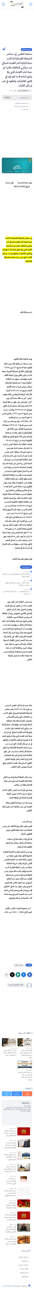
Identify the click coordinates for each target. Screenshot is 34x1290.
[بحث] (3, 4)
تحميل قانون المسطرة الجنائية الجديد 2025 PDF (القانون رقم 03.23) (10, 1193)
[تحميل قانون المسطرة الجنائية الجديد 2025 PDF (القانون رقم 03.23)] (23, 1191)
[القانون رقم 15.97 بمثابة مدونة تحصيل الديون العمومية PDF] (23, 1215)
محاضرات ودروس (23, 1265)
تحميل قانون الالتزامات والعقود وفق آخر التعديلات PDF (11, 1205)
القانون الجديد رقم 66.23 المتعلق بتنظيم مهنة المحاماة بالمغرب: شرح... (26, 1054)
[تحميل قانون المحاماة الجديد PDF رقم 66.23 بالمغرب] (23, 1155)
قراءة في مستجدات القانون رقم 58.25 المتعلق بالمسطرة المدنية (10, 1145)
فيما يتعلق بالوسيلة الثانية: (21, 106)
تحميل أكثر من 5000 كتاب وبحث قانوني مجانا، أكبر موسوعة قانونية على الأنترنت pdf (10, 1181)
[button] (23, 974)
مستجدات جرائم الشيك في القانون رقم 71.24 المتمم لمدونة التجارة (10, 1169)
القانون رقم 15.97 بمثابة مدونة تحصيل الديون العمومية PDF (10, 1217)
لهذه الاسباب (24, 109)
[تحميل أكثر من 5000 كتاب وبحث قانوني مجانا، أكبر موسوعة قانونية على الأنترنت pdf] (23, 1179)
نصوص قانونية (24, 1273)
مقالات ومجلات (24, 1269)
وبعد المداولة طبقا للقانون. (21, 103)
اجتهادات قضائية (26, 49)
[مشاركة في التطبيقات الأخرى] (6, 974)
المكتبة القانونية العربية (23, 91)
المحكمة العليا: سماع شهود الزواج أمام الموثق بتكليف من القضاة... (17, 584)
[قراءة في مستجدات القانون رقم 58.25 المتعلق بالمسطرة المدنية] (23, 1143)
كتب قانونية (25, 1261)
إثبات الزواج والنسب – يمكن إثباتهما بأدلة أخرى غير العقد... (16, 592)
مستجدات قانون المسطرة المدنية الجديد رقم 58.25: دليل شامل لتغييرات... (25, 1076)
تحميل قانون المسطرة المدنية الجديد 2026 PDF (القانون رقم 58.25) (10, 1133)
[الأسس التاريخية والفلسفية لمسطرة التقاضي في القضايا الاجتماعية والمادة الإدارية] (23, 1228)
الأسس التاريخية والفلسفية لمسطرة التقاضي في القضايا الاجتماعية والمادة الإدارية (11, 1229)
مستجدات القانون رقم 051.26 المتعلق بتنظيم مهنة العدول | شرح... (10, 1052)
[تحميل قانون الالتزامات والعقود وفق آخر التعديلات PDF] (23, 1203)
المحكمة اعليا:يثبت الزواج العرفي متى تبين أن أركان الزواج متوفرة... (15, 575)
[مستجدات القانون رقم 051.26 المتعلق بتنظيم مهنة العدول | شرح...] (9, 1042)
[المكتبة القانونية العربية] (17, 4)
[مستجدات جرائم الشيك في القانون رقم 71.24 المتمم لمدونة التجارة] (23, 1167)
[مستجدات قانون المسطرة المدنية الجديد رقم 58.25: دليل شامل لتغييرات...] (24, 1064)
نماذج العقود (25, 1276)
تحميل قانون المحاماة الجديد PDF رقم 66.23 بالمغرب (10, 1157)
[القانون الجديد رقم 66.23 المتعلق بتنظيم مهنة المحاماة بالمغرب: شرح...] (24, 1042)
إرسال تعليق (25, 1103)
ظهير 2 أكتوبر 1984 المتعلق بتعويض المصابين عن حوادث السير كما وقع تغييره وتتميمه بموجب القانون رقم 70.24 (10, 1241)
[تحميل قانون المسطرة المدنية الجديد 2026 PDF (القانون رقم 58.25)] (23, 1131)
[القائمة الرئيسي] (30, 4)
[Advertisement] (17, 30)
